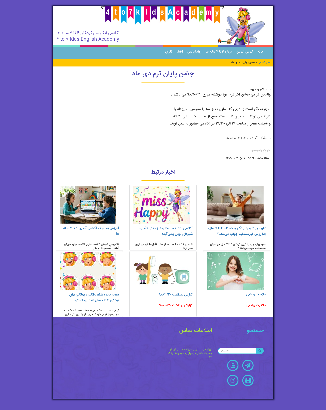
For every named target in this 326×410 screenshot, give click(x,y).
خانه (261, 52)
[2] (257, 151)
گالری (168, 52)
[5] (268, 151)
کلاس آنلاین (244, 52)
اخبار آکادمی (264, 62)
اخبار (180, 52)
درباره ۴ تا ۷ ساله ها (219, 52)
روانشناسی (194, 52)
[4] (264, 151)
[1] (253, 151)
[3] (260, 151)
